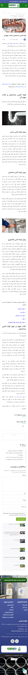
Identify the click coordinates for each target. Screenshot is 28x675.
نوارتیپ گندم (16, 539)
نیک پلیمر (15, 43)
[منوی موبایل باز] (26, 5)
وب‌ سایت (23, 506)
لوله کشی (19, 397)
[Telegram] (12, 641)
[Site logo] (14, 5)
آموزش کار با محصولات (10, 12)
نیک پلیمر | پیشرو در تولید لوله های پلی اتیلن (15, 580)
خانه (25, 12)
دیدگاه (24, 475)
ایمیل (24, 500)
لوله (23, 426)
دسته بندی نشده (19, 12)
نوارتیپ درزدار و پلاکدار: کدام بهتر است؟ (11, 557)
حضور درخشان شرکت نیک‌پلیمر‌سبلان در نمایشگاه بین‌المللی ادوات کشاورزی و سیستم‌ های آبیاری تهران (11, 533)
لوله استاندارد (21, 309)
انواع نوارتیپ (16, 565)
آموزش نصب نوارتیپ (15, 548)
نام (25, 493)
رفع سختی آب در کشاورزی (14, 524)
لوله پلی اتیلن (19, 86)
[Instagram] (17, 641)
